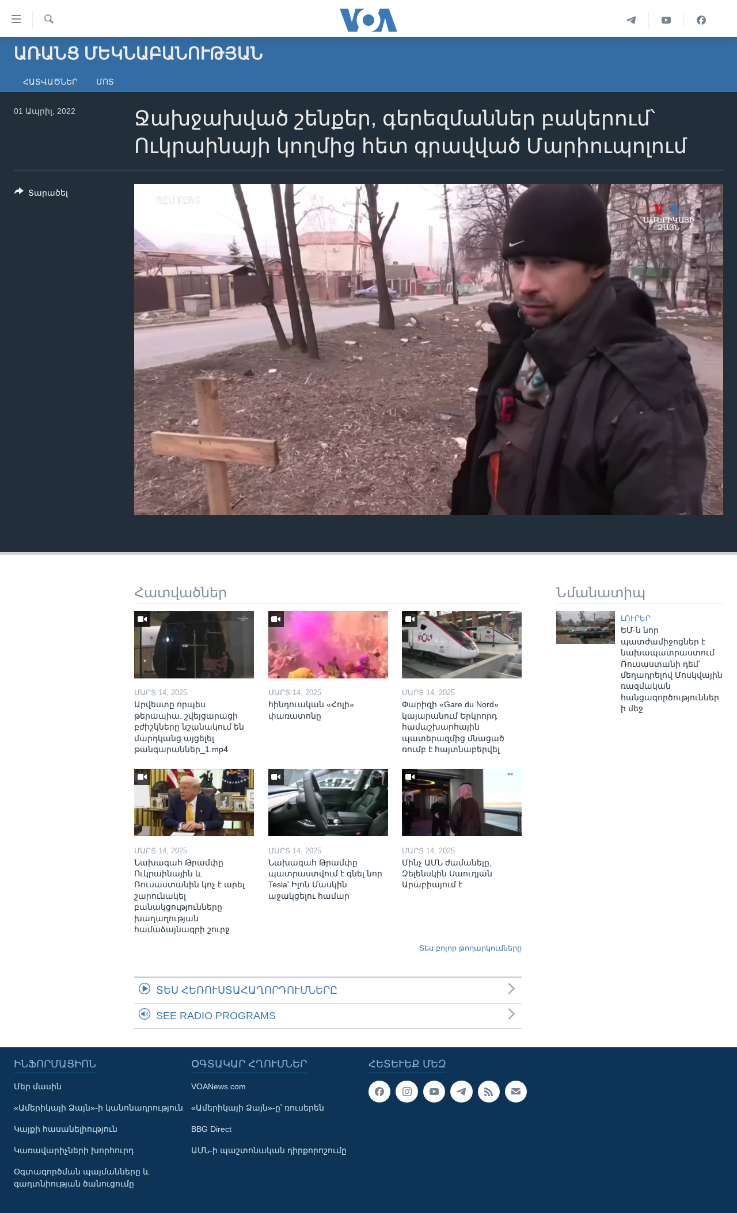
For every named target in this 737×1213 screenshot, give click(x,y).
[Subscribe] (516, 1092)
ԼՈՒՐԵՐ (636, 618)
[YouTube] (666, 20)
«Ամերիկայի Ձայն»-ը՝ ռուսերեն (257, 1107)
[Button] (41, 194)
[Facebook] (701, 20)
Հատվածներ (50, 81)
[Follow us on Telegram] (461, 1092)
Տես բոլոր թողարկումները (470, 948)
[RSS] (489, 1092)
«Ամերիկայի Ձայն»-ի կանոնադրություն (98, 1107)
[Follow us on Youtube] (434, 1092)
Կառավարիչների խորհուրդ (74, 1150)
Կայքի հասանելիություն (65, 1129)
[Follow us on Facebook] (379, 1092)
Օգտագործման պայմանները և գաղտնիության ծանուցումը (81, 1177)
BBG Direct (211, 1129)
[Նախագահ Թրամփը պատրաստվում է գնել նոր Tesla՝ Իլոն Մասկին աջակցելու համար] (328, 802)
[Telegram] (631, 20)
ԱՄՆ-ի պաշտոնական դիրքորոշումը (269, 1150)
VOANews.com (218, 1086)
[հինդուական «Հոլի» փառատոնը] (328, 644)
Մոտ (105, 81)
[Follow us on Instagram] (406, 1092)
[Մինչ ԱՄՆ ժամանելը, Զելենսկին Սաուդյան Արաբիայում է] (462, 802)
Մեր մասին (38, 1086)
